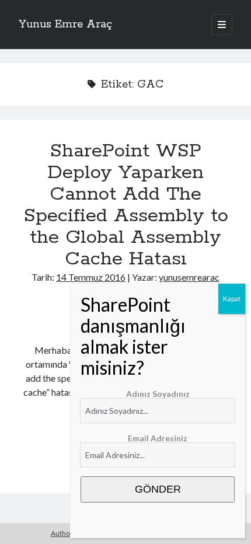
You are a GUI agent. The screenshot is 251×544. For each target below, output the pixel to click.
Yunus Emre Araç (65, 25)
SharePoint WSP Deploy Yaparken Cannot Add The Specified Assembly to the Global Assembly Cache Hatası (125, 205)
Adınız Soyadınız (158, 394)
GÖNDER (158, 489)
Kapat (231, 298)
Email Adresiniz (157, 438)
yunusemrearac (189, 277)
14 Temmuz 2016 (91, 277)
